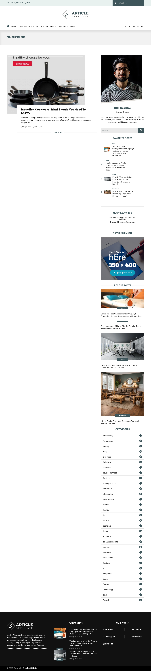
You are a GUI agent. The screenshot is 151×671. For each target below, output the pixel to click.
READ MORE (58, 132)
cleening (122, 467)
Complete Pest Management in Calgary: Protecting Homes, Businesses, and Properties (123, 151)
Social (122, 579)
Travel (122, 600)
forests (122, 520)
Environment (34, 26)
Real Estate (122, 557)
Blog (113, 143)
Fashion (44, 26)
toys (122, 595)
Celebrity (14, 26)
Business (115, 189)
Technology (122, 589)
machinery (122, 547)
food (122, 515)
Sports (122, 584)
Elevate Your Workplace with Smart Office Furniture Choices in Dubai (122, 180)
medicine (122, 552)
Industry (53, 26)
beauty (122, 446)
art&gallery (122, 435)
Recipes (122, 563)
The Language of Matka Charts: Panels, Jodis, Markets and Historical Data (116, 166)
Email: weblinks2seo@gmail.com (122, 222)
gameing (122, 526)
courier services (122, 473)
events (122, 504)
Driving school (122, 483)
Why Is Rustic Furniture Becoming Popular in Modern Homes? (122, 193)
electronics (122, 494)
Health (122, 531)
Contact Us (64, 26)
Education (122, 488)
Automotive (122, 441)
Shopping (122, 573)
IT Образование (122, 541)
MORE (72, 26)
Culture (23, 26)
